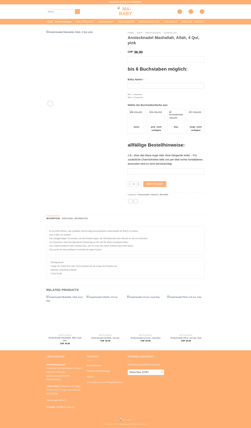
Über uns (186, 22)
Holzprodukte (85, 22)
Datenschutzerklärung (98, 371)
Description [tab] (53, 218)
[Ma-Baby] (125, 12)
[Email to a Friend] (135, 201)
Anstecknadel (63, 22)
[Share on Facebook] (130, 201)
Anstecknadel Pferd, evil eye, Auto (186, 338)
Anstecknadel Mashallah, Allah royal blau (65, 339)
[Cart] (202, 11)
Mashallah (170, 33)
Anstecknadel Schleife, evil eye (105, 338)
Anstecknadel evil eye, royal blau (146, 338)
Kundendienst (94, 365)
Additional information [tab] (75, 218)
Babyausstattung (149, 22)
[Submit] (77, 11)
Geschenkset (106, 22)
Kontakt (199, 22)
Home (50, 22)
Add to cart (154, 184)
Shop (139, 33)
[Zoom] (50, 103)
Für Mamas (170, 22)
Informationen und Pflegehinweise (104, 382)
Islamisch (154, 194)
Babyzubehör (126, 22)
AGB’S (90, 376)
